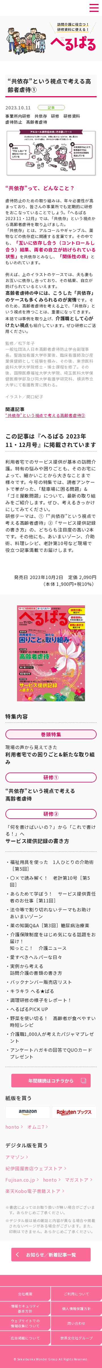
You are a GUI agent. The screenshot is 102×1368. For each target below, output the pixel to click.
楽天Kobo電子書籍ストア (32, 1191)
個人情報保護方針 (76, 1308)
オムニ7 (35, 1126)
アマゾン (14, 1157)
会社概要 (25, 1293)
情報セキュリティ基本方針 (25, 1308)
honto (12, 1126)
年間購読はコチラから (51, 1080)
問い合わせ (76, 1323)
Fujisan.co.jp (20, 1179)
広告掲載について (25, 1337)
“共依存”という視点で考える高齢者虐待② (45, 415)
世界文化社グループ (76, 1337)
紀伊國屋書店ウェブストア (34, 1168)
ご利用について (76, 1293)
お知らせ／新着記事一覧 (51, 1254)
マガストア (77, 1179)
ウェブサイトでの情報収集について (25, 1323)
